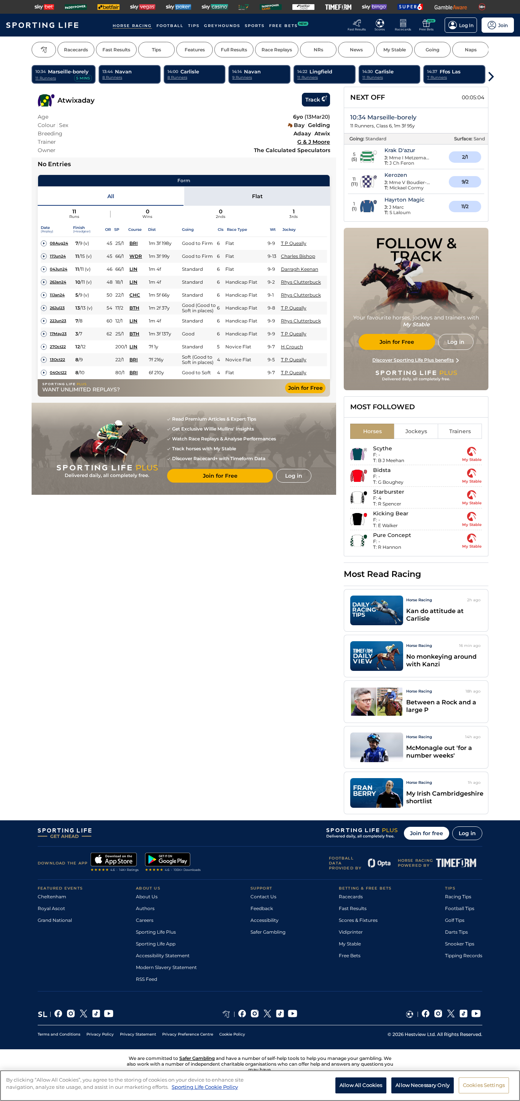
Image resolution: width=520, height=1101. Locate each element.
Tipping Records (463, 955)
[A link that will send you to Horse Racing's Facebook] (242, 1014)
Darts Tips (456, 932)
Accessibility (264, 920)
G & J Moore (313, 141)
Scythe (382, 448)
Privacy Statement (138, 1034)
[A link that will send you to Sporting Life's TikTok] (96, 1014)
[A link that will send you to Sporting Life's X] (83, 1014)
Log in (467, 833)
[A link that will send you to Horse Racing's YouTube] (292, 1014)
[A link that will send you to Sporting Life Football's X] (451, 1014)
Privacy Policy (100, 1034)
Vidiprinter (351, 932)
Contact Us (263, 896)
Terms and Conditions (59, 1034)
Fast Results (353, 908)
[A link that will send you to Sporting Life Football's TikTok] (463, 1014)
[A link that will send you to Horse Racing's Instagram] (255, 1014)
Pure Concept (392, 535)
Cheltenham (52, 896)
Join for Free (305, 387)
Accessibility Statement (163, 955)
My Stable (350, 944)
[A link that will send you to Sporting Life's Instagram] (71, 1014)
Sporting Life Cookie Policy (205, 1087)
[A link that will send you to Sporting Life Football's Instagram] (438, 1014)
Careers (144, 920)
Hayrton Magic (404, 199)
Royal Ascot (51, 908)
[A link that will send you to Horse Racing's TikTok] (280, 1014)
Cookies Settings (484, 1085)
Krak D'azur (399, 150)
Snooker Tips (459, 944)
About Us (147, 896)
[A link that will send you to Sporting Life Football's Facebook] (426, 1014)
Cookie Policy (232, 1034)
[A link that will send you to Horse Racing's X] (267, 1014)
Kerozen (395, 175)
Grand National (55, 920)
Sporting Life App (155, 944)
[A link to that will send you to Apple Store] (115, 863)
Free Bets (349, 955)
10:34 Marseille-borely (383, 117)
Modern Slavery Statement (166, 967)
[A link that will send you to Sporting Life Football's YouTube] (476, 1014)
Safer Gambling (268, 932)
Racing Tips (458, 896)
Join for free (426, 833)
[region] (260, 1085)
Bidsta (382, 470)
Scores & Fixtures (358, 920)
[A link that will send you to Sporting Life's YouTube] (108, 1014)
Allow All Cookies (361, 1085)
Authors (145, 908)
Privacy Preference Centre (187, 1034)
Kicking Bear (390, 513)
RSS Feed (146, 979)
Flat (257, 196)
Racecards (351, 896)
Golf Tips (454, 920)
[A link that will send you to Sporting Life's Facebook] (58, 1014)
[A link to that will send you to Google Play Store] (173, 863)
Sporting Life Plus (156, 932)
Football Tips (459, 908)
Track (312, 99)
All (110, 196)
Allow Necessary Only (423, 1085)
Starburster (388, 491)
